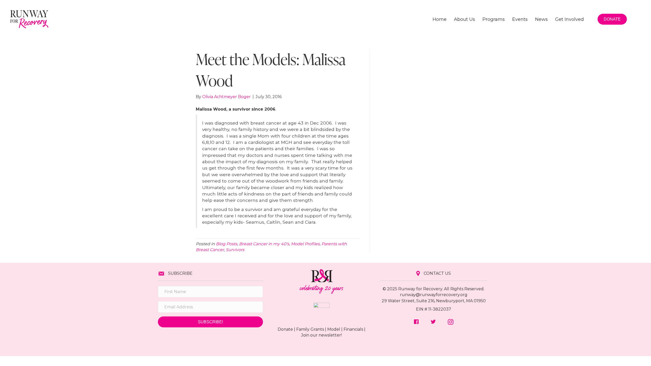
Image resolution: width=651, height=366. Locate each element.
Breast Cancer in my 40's (264, 243)
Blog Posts (226, 243)
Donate (285, 329)
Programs (493, 19)
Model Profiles (305, 243)
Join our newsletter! (321, 335)
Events (520, 19)
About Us (464, 19)
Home (440, 19)
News (541, 19)
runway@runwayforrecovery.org (433, 294)
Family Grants (310, 329)
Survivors (235, 249)
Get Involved (569, 19)
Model (333, 329)
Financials (353, 329)
